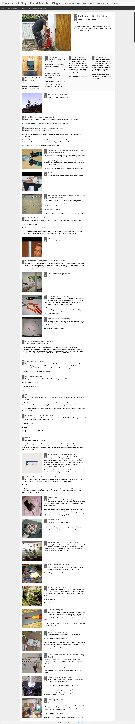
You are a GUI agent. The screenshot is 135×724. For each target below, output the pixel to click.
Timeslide (43, 8)
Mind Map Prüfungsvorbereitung (59, 318)
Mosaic (23, 8)
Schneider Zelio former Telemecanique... (62, 454)
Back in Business (78, 57)
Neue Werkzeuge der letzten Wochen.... (39, 341)
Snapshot (36, 8)
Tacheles (51, 238)
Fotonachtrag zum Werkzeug (58, 296)
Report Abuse (85, 723)
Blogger (79, 723)
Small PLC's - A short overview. (58, 632)
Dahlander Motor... (54, 520)
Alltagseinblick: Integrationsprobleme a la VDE (41, 477)
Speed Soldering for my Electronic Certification (64, 542)
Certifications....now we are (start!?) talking (40, 415)
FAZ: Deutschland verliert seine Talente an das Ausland (44, 128)
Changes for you (101, 57)
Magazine (16, 8)
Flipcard (9, 8)
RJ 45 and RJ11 (53, 497)
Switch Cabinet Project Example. (59, 565)
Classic (3, 8)
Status (27, 438)
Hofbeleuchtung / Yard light (57, 94)
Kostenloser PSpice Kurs (34, 376)
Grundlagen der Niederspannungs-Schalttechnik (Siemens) (46, 261)
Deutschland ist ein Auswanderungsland (39, 117)
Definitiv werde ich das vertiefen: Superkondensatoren (66, 173)
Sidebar (29, 8)
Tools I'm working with (55, 610)
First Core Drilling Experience (93, 16)
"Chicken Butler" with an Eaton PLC (32, 79)
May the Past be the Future (57, 587)
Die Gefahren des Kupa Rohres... (59, 273)
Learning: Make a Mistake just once (60, 677)
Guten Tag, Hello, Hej (55, 699)
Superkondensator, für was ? (35, 361)
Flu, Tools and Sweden (33, 395)
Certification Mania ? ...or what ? (36, 218)
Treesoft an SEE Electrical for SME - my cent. (57, 59)
